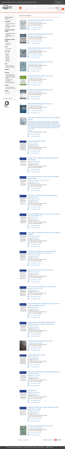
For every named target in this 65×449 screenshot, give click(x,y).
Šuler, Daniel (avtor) (35, 180)
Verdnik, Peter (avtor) (35, 198)
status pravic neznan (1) (10, 88)
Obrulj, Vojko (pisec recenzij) (54, 126)
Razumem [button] (59, 2)
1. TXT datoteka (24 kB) (35, 29)
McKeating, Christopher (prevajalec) (44, 123)
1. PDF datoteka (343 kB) (35, 400)
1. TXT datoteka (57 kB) (35, 281)
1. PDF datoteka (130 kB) (35, 169)
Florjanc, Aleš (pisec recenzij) (54, 124)
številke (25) (8, 44)
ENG (52, 8)
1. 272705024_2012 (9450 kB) (36, 110)
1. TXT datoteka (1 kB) (34, 71)
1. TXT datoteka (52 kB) (35, 385)
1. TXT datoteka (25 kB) (35, 84)
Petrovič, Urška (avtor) (35, 375)
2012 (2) (7, 53)
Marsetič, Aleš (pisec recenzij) (41, 126)
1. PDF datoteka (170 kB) (35, 296)
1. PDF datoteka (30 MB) (35, 96)
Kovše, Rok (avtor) (35, 325)
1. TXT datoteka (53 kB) (35, 246)
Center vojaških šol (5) (10, 74)
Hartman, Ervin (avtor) (44, 180)
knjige (30, 130)
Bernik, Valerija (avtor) (35, 161)
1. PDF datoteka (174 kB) (35, 262)
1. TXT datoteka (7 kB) (34, 366)
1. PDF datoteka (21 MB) (35, 134)
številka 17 (37, 359)
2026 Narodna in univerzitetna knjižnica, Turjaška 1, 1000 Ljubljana (30, 447)
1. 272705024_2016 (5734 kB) (36, 41)
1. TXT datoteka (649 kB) (35, 136)
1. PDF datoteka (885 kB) (35, 188)
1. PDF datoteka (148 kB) (35, 383)
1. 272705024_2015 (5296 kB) (36, 27)
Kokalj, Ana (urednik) (44, 121)
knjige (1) (7, 24)
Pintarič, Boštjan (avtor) (35, 236)
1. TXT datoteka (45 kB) (35, 227)
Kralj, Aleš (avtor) (34, 217)
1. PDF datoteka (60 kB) (35, 151)
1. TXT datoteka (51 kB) (35, 402)
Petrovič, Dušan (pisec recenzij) (46, 127)
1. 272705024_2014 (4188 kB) (36, 54)
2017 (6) (7, 58)
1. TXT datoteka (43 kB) (35, 171)
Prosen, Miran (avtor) (35, 271)
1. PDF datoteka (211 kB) (35, 333)
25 (55, 439)
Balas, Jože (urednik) (35, 121)
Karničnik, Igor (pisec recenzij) (34, 125)
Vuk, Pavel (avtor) (34, 142)
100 (60, 439)
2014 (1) (7, 54)
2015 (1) (7, 55)
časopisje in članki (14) (10, 23)
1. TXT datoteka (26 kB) (35, 57)
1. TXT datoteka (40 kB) (35, 209)
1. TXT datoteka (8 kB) (34, 153)
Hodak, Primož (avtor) (35, 254)
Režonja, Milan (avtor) (35, 392)
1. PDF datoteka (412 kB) (35, 225)
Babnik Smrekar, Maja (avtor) (37, 288)
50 (57, 439)
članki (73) (8, 43)
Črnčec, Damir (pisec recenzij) (41, 124)
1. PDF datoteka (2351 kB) (35, 418)
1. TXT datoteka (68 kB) (35, 265)
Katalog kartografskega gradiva (35, 22)
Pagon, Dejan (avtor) (35, 307)
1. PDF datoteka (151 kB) (35, 244)
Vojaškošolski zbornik (33, 144)
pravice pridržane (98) (10, 87)
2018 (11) (8, 59)
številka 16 (37, 146)
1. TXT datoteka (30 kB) (35, 43)
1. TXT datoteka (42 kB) (35, 421)
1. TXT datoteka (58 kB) (35, 190)
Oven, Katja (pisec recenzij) (33, 127)
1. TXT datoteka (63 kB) (35, 336)
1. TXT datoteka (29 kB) (35, 350)
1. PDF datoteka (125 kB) (35, 206)
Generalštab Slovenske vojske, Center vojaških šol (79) (10, 77)
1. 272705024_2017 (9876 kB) (36, 82)
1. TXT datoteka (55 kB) (35, 317)
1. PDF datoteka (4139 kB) (35, 432)
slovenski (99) (8, 48)
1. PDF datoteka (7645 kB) (35, 347)
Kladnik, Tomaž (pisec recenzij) (48, 125)
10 (53, 439)
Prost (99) (8, 92)
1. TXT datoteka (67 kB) (35, 298)
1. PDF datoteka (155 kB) (35, 279)
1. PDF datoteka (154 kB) (35, 315)
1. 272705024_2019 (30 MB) (36, 68)
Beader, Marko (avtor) (35, 410)
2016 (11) (8, 57)
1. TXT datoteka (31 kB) (35, 435)
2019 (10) (8, 60)
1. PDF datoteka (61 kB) (35, 364)
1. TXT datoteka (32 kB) (35, 98)
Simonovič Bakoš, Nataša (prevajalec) (42, 122)
